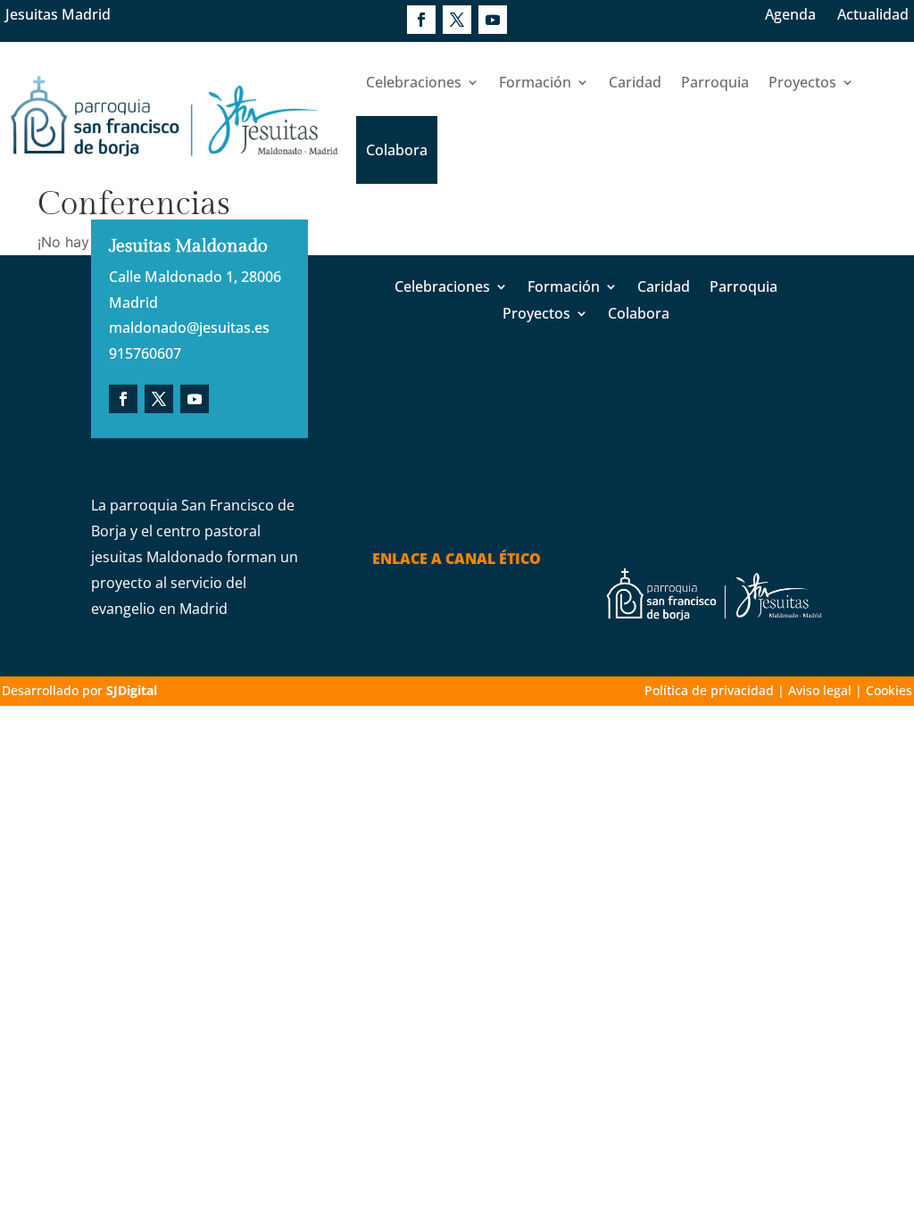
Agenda (790, 14)
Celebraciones (413, 82)
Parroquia (715, 82)
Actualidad (873, 14)
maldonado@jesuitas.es (189, 327)
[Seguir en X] (457, 19)
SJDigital (131, 690)
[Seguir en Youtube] (492, 19)
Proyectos (802, 82)
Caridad (635, 82)
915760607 (145, 353)
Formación (535, 82)
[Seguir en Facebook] (421, 19)
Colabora (397, 150)
